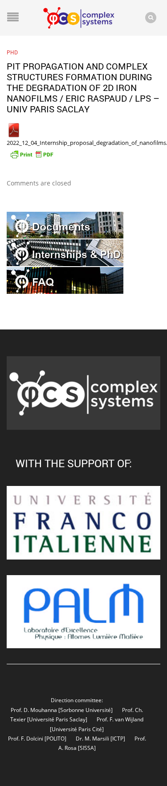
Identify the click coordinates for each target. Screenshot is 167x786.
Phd (12, 52)
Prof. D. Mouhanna (34, 709)
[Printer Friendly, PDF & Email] (32, 153)
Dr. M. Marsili (92, 738)
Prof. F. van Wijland (120, 719)
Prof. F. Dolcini (25, 738)
